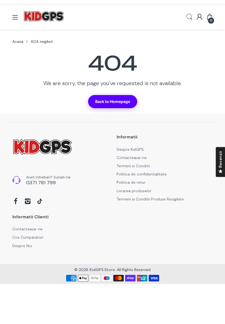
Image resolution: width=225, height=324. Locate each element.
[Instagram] (27, 202)
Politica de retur (131, 182)
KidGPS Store (102, 269)
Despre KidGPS (130, 149)
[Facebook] (15, 202)
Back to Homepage (112, 101)
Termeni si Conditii (133, 165)
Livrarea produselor (134, 190)
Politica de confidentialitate (142, 174)
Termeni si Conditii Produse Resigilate (150, 199)
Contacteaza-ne (132, 157)
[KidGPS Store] (42, 147)
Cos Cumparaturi (27, 237)
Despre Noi (22, 245)
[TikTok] (39, 202)
